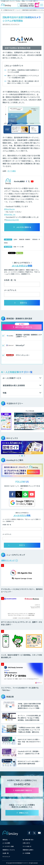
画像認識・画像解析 (24, 239)
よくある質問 (6, 843)
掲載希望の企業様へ (28, 850)
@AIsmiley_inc (9, 214)
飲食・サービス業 (18, 247)
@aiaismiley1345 (12, 220)
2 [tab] (22, 455)
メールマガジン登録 (8, 846)
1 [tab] (19, 455)
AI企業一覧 (5, 853)
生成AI (15, 239)
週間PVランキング (8, 560)
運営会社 (5, 839)
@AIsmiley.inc (9, 209)
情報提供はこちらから (9, 850)
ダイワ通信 (11, 171)
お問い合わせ (26, 843)
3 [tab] (24, 455)
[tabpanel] (22, 447)
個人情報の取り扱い (28, 839)
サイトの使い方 (27, 846)
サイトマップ (6, 856)
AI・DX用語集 (26, 853)
